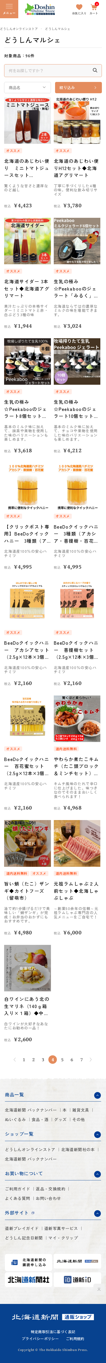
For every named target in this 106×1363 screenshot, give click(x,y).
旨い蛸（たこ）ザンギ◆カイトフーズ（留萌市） (26, 890)
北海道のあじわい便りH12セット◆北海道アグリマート (76, 168)
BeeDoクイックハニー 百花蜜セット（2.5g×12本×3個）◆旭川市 (27, 766)
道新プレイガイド (22, 1228)
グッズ (60, 1119)
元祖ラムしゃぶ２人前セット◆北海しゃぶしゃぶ (76, 890)
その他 (78, 1119)
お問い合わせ (48, 1198)
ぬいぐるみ (15, 1119)
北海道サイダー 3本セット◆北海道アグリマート (26, 288)
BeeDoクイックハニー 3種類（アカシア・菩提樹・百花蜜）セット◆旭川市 (76, 533)
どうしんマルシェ (57, 29)
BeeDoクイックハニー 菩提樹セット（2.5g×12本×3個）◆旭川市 (76, 650)
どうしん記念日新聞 (24, 1238)
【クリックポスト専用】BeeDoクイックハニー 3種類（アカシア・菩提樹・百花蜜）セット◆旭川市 (26, 533)
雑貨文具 (80, 1110)
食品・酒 (40, 1119)
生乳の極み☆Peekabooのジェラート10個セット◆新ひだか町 (76, 409)
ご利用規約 (75, 1339)
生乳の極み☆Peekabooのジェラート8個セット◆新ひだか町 (25, 409)
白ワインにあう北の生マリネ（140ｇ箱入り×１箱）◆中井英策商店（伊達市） (26, 1006)
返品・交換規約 (50, 1189)
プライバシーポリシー (40, 1339)
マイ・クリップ (63, 1238)
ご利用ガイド (17, 1189)
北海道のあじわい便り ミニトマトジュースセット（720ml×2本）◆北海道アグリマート (26, 168)
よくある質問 (17, 1198)
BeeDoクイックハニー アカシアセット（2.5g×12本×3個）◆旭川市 (27, 650)
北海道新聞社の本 (78, 1149)
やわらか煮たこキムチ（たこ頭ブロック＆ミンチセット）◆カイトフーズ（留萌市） (76, 766)
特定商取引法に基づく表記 (53, 1332)
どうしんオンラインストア (19, 29)
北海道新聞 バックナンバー (31, 1110)
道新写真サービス (61, 1228)
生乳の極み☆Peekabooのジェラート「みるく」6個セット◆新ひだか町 (76, 288)
